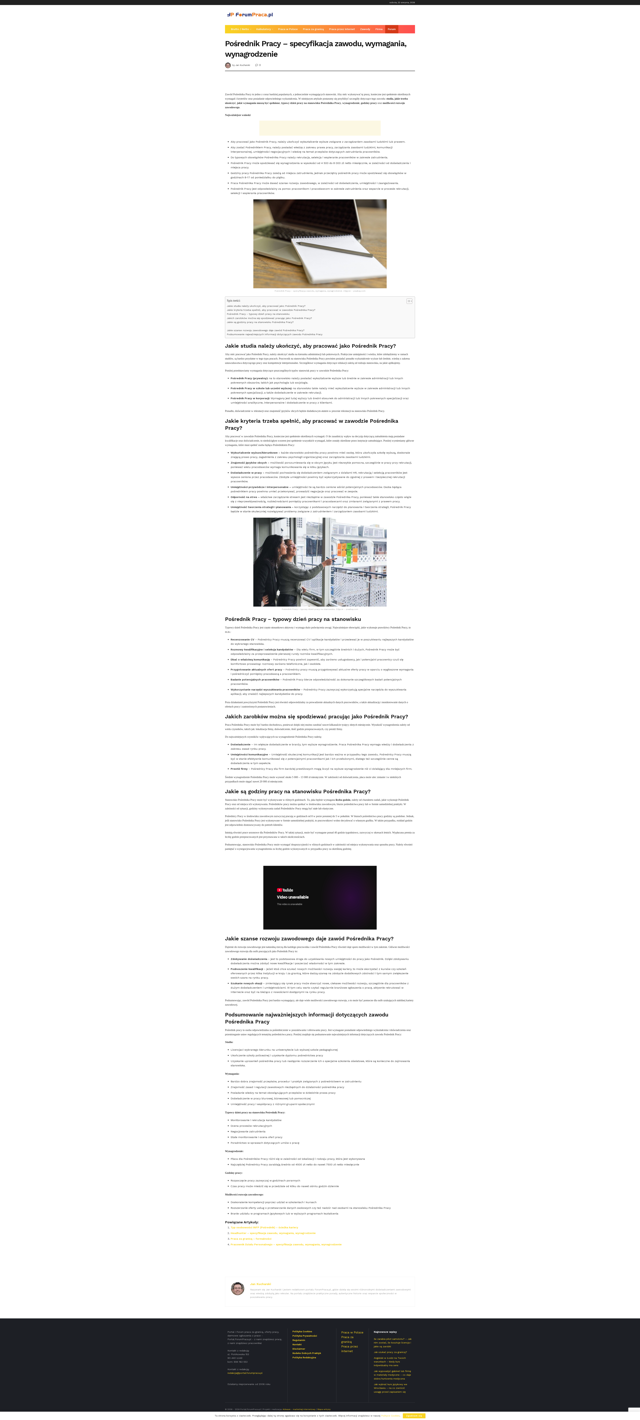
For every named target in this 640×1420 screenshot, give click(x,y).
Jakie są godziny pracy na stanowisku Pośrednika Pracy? (260, 322)
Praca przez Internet (342, 29)
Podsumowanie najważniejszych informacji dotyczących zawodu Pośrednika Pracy (274, 334)
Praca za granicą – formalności (251, 1238)
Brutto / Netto (240, 29)
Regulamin (298, 1340)
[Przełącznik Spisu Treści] (408, 301)
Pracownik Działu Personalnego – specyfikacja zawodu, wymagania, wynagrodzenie (286, 1244)
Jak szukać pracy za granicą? (390, 1352)
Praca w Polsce (288, 29)
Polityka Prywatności (304, 1335)
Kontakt (297, 1344)
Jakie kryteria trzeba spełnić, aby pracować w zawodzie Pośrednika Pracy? (271, 310)
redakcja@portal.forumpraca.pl (245, 1373)
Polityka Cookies (302, 1331)
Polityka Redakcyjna (304, 1357)
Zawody (365, 29)
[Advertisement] (354, 14)
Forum (392, 29)
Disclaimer (298, 1348)
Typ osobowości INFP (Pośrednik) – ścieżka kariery (264, 1227)
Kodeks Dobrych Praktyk (306, 1353)
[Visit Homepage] (250, 15)
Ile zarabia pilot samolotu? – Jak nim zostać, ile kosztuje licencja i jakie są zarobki (393, 1343)
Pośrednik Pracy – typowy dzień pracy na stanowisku (258, 314)
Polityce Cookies (390, 1415)
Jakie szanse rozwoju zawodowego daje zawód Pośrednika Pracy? (265, 330)
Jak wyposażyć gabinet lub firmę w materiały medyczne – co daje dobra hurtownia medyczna (392, 1375)
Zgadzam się (414, 1415)
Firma (379, 29)
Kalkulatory (263, 29)
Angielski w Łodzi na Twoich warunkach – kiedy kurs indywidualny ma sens (390, 1362)
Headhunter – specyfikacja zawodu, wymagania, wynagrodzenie (273, 1233)
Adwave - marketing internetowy (299, 1409)
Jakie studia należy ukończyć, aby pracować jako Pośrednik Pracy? (266, 306)
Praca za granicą (313, 29)
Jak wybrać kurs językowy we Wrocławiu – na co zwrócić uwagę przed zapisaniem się (390, 1388)
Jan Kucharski (243, 65)
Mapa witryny (324, 1409)
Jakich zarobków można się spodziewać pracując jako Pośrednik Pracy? (269, 318)
